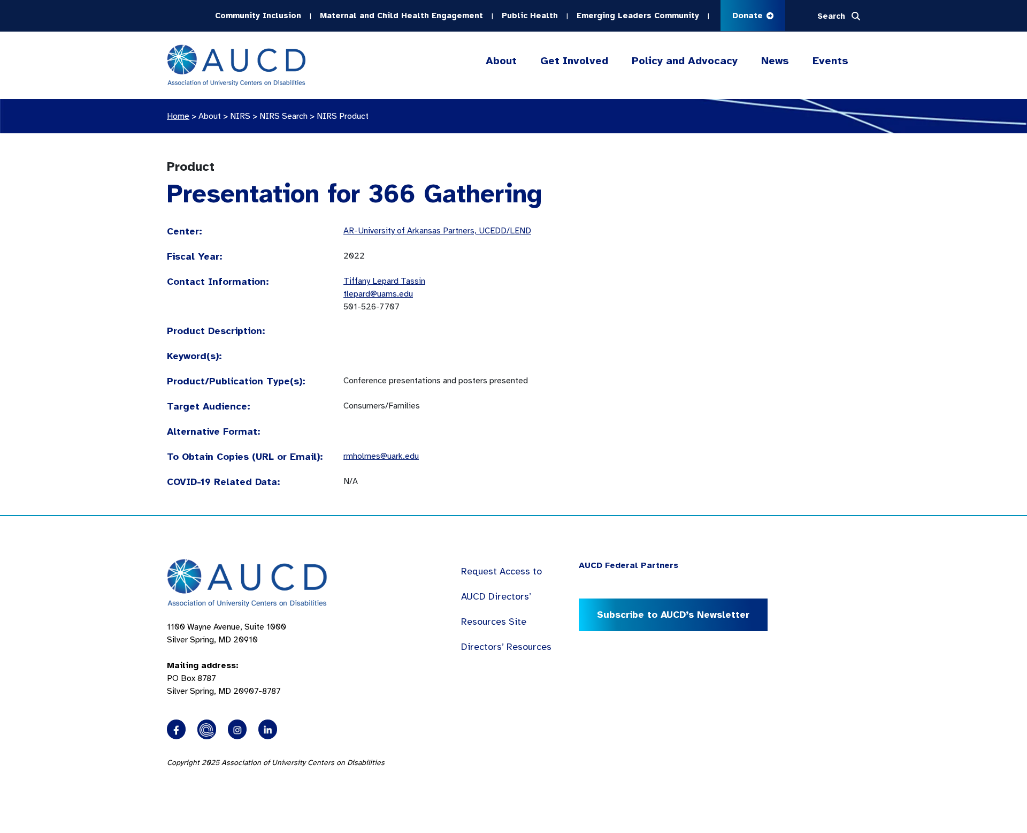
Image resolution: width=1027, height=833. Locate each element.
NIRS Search (283, 116)
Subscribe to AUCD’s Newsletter (673, 614)
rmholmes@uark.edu (381, 456)
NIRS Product (343, 116)
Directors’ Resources (506, 647)
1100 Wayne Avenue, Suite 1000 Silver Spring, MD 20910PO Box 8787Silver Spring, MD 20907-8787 (226, 659)
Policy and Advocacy (685, 60)
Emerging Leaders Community (638, 15)
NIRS (240, 116)
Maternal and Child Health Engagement (401, 15)
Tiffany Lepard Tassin (384, 281)
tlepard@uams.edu (378, 294)
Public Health (530, 15)
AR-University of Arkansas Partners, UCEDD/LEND (437, 230)
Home (178, 116)
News (775, 60)
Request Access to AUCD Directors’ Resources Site (501, 596)
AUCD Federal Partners (628, 565)
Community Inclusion (258, 15)
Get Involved (574, 60)
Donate (748, 15)
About (501, 60)
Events (830, 60)
